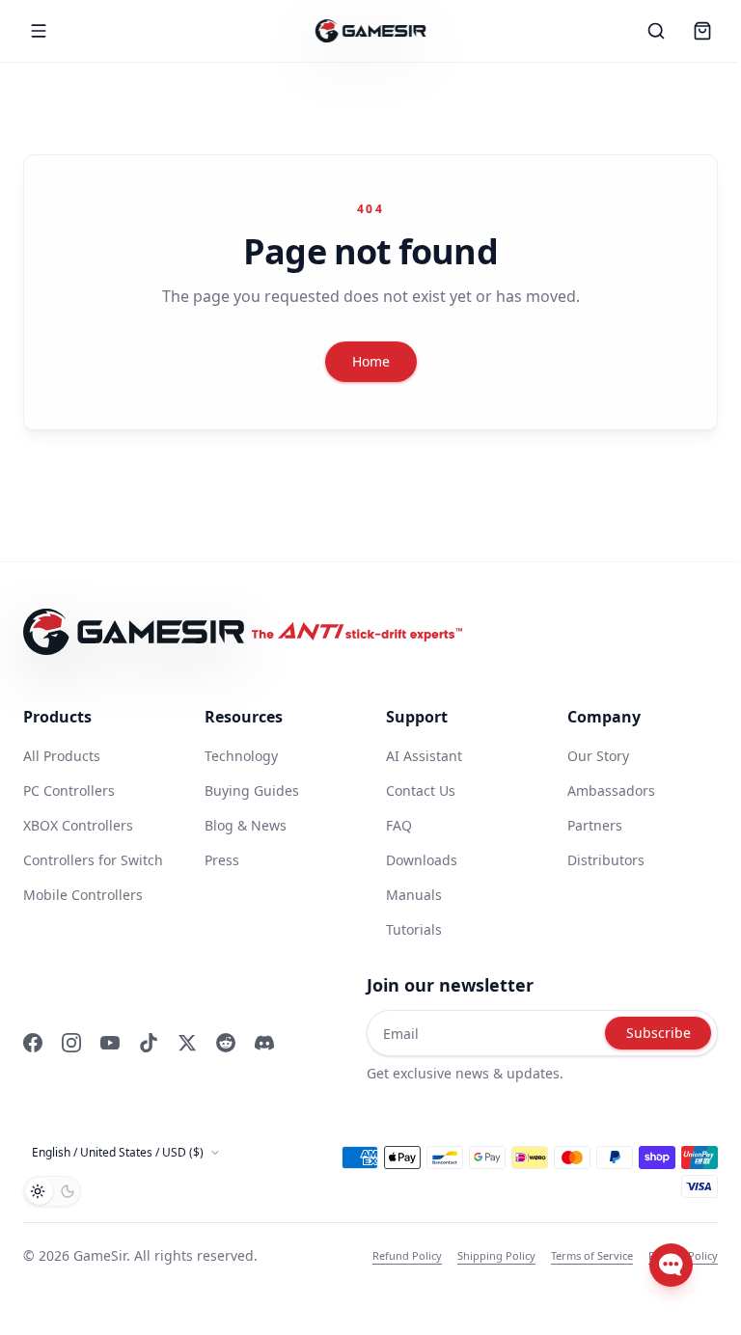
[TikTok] (148, 1042)
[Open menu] (38, 30)
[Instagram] (71, 1042)
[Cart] (702, 30)
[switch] (52, 1191)
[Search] (656, 30)
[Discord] (264, 1042)
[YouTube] (110, 1042)
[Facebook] (32, 1042)
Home (371, 361)
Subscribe (658, 1032)
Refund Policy (407, 1255)
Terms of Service (592, 1255)
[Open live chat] (671, 1265)
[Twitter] (187, 1042)
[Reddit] (225, 1042)
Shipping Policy (496, 1255)
